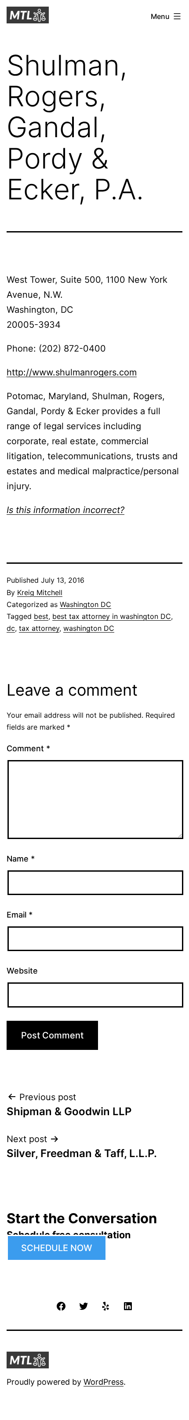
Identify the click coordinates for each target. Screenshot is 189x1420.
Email (20, 914)
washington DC (88, 628)
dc (11, 628)
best (41, 616)
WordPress (104, 1381)
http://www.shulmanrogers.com (72, 372)
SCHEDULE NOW (56, 1248)
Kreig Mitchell (39, 592)
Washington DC (85, 604)
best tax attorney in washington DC (111, 616)
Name (21, 858)
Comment (28, 748)
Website (22, 970)
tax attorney (39, 628)
